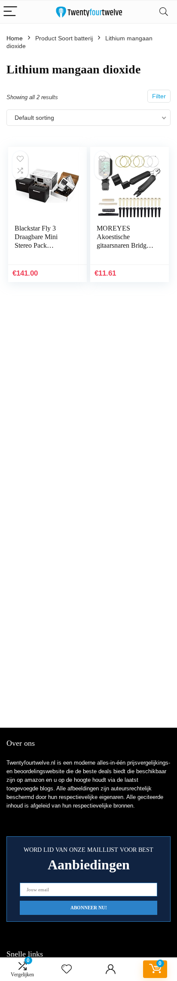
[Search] (163, 11)
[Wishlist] (66, 969)
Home (14, 38)
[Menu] (10, 11)
